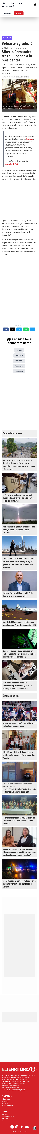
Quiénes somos (6, 1099)
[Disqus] (19, 404)
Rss (2, 1121)
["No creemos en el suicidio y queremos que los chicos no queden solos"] (19, 837)
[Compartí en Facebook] (6, 329)
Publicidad (5, 1103)
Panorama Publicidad (8, 1117)
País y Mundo (6, 38)
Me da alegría (19, 366)
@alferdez (29, 139)
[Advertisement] (19, 307)
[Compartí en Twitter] (12, 329)
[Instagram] (17, 1127)
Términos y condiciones (8, 1105)
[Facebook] (12, 1127)
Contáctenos (5, 1101)
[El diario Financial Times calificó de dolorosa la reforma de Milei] (19, 581)
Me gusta (19, 350)
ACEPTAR (18, 13)
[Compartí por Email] (19, 329)
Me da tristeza (19, 361)
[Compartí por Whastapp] (26, 329)
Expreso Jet (5, 1114)
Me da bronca (19, 371)
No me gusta (19, 355)
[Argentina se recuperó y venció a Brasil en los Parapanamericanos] (19, 711)
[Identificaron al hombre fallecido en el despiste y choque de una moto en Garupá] (19, 869)
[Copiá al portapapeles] (32, 329)
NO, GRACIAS (7, 13)
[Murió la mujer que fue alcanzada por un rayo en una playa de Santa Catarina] (19, 514)
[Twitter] (22, 1127)
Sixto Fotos (5, 1119)
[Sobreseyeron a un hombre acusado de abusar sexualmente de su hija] (19, 772)
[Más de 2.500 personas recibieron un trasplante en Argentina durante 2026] (19, 610)
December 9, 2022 (11, 164)
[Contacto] (27, 1127)
